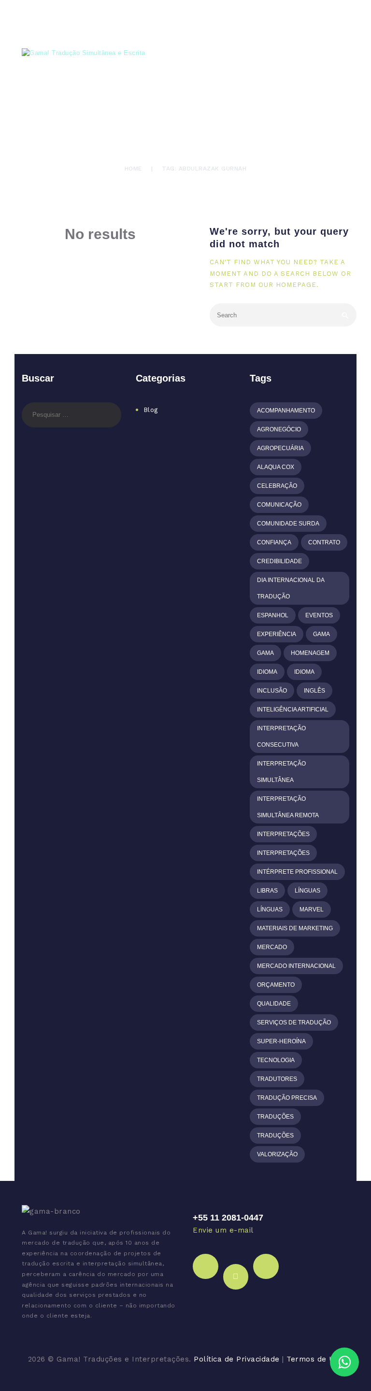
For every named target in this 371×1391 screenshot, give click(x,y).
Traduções (275, 1116)
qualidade (274, 1003)
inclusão (272, 690)
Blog (150, 409)
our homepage (287, 284)
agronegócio (279, 429)
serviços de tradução (294, 1022)
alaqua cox (275, 467)
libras (267, 890)
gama (321, 634)
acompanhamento (286, 410)
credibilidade (279, 561)
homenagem (310, 653)
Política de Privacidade (237, 1359)
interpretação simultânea (281, 771)
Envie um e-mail (223, 1230)
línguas (307, 890)
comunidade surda (288, 523)
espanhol (272, 615)
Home (133, 168)
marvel (312, 909)
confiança (274, 542)
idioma (267, 671)
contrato (324, 542)
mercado (272, 947)
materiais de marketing (295, 928)
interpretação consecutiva (281, 736)
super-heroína (281, 1041)
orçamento (276, 984)
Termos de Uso (314, 1359)
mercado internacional (296, 966)
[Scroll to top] (355, 1333)
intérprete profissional (297, 871)
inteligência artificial (292, 709)
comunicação (279, 504)
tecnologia (276, 1060)
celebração (277, 486)
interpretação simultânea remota (288, 807)
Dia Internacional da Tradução (291, 588)
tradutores (277, 1079)
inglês (314, 690)
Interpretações (283, 834)
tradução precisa (287, 1097)
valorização (277, 1154)
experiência (276, 634)
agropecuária (280, 448)
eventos (319, 615)
